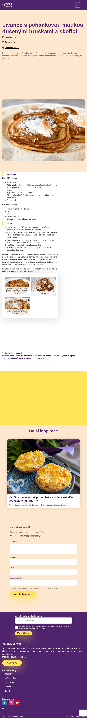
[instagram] (11, 702)
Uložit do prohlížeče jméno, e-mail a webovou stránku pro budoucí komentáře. (35, 588)
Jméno (13, 557)
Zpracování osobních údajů (13, 717)
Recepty (8, 674)
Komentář (14, 541)
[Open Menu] (83, 4)
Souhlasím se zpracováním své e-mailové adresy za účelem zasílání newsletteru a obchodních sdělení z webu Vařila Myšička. (44, 627)
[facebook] (4, 702)
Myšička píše (10, 678)
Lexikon (8, 687)
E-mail (12, 567)
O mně (7, 691)
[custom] (17, 702)
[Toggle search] (77, 5)
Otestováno (9, 682)
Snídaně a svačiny (12, 48)
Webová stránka (16, 578)
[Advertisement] (43, 78)
